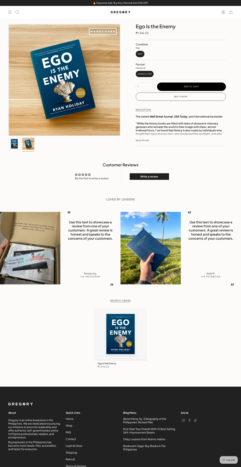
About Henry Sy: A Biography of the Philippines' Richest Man (144, 420)
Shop (69, 425)
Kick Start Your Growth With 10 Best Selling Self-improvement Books (149, 430)
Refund (70, 459)
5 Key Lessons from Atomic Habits (144, 439)
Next (236, 248)
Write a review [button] (149, 176)
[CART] (231, 12)
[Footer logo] (20, 404)
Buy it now (180, 96)
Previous (8, 79)
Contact (71, 439)
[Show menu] (10, 12)
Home (69, 418)
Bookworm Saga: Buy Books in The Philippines (144, 447)
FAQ (68, 432)
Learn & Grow (74, 445)
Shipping (71, 452)
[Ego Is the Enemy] (120, 334)
